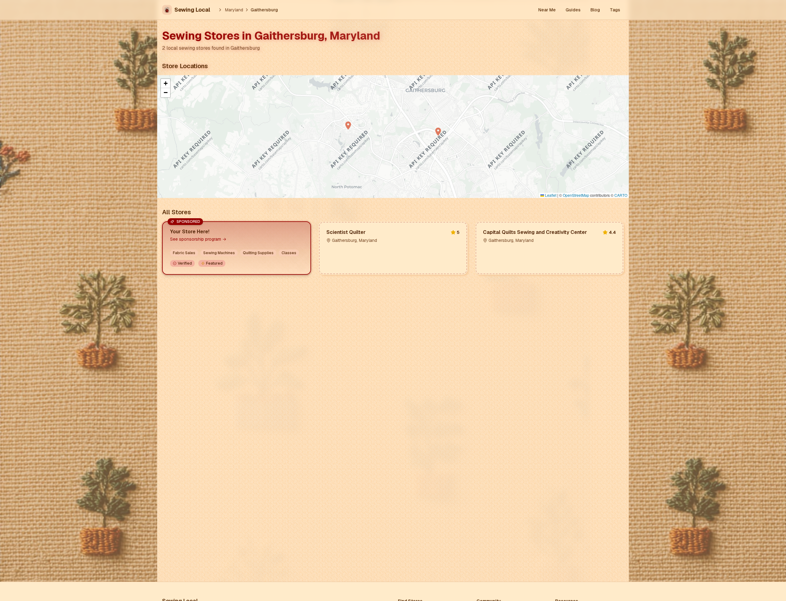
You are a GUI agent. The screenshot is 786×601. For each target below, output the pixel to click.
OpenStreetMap (576, 195)
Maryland (234, 10)
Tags (615, 10)
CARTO (620, 195)
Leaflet (550, 195)
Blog (595, 10)
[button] (348, 126)
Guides (573, 10)
